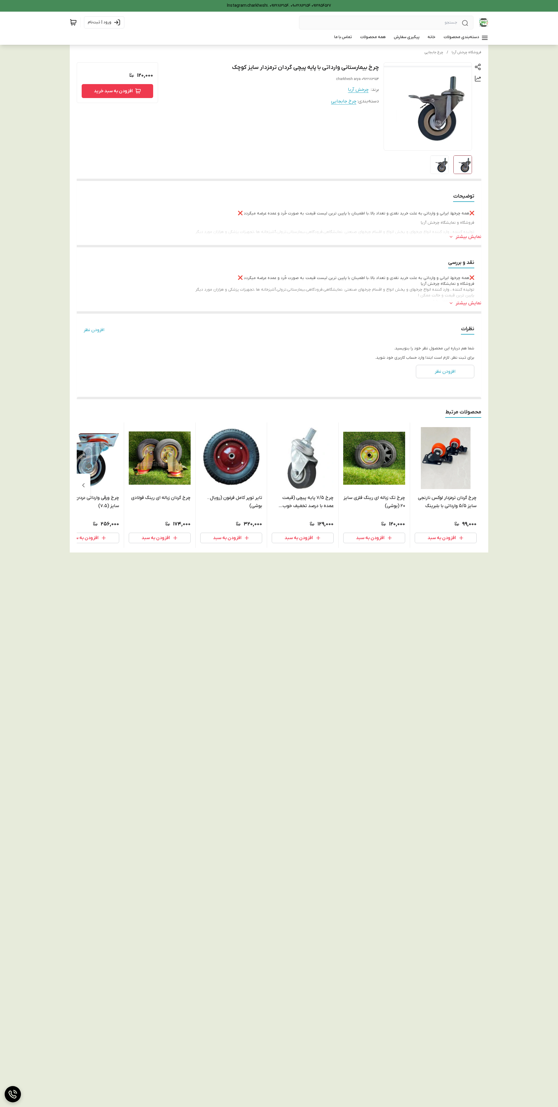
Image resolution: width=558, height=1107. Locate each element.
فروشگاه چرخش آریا (466, 52)
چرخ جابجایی (433, 52)
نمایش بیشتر (468, 237)
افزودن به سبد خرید (113, 91)
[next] (83, 485)
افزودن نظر (94, 330)
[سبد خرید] (73, 22)
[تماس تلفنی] (13, 1094)
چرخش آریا (358, 90)
